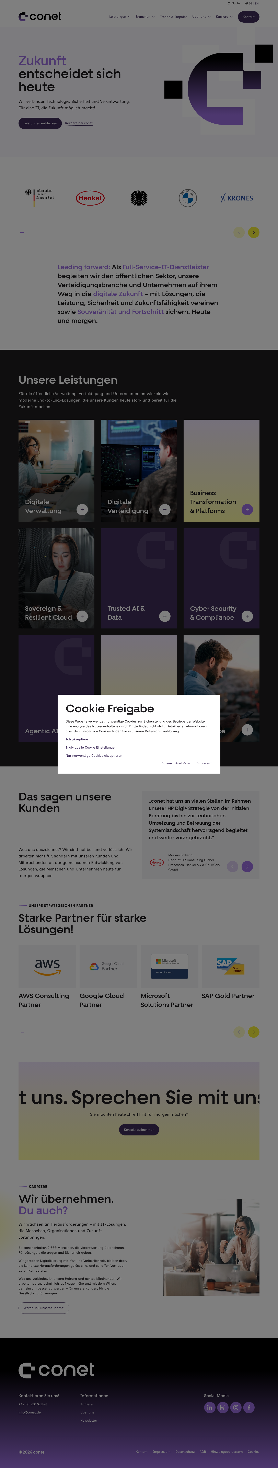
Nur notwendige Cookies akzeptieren (94, 756)
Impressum (204, 763)
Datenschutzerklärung (177, 763)
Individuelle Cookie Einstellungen (91, 747)
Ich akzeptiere (77, 739)
